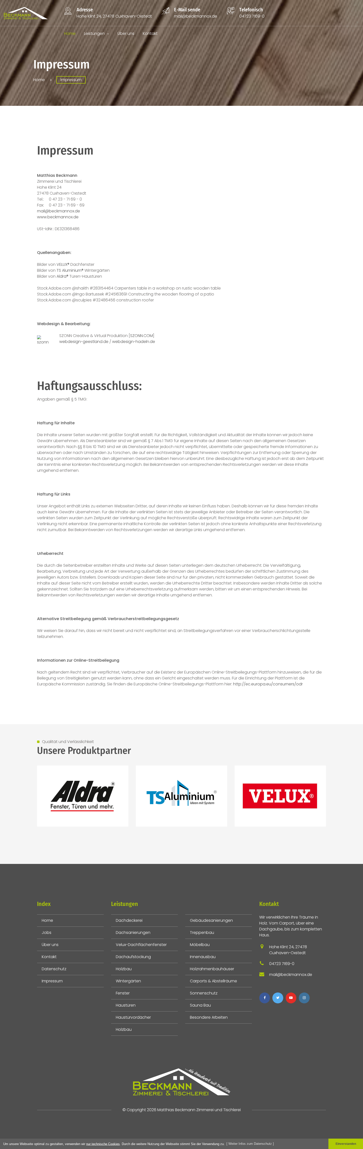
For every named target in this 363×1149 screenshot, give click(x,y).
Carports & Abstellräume (213, 981)
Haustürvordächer (133, 1017)
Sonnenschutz (204, 993)
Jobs (46, 932)
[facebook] (264, 997)
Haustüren (126, 1005)
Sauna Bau (200, 1005)
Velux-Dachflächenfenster (141, 944)
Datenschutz (54, 969)
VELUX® (63, 264)
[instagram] (304, 997)
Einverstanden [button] (346, 1143)
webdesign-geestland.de (84, 341)
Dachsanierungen (133, 932)
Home (70, 33)
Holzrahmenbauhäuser (212, 969)
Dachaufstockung (133, 957)
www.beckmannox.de (58, 217)
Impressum (52, 981)
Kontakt (150, 33)
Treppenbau (202, 932)
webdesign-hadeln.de (133, 341)
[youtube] (291, 997)
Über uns (126, 33)
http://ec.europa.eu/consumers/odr (268, 684)
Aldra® (62, 276)
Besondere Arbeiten (209, 1017)
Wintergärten (128, 981)
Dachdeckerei (129, 920)
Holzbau (124, 969)
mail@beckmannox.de (195, 16)
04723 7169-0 (251, 16)
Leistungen (94, 33)
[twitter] (277, 997)
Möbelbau (200, 944)
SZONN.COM (141, 335)
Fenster (123, 993)
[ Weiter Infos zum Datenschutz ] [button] (250, 1144)
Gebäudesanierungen (211, 920)
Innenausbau (203, 957)
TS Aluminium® (70, 270)
